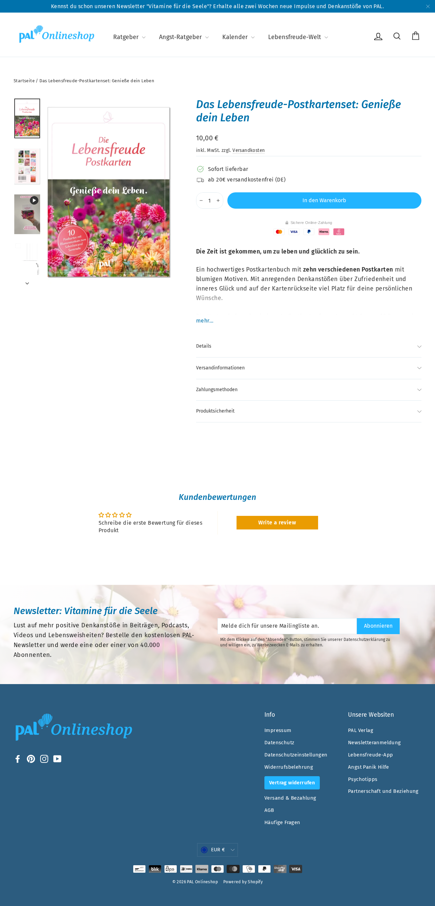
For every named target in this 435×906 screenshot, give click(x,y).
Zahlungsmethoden (217, 390)
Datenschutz (279, 742)
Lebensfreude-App (370, 755)
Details (203, 346)
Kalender (235, 37)
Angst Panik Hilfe (368, 767)
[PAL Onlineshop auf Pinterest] (31, 758)
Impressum (278, 730)
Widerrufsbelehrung (288, 767)
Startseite (24, 80)
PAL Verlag (360, 730)
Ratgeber (126, 37)
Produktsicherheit (215, 411)
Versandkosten (248, 150)
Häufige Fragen (282, 822)
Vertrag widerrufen (292, 783)
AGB (269, 810)
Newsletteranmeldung (374, 742)
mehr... (205, 320)
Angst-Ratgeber (181, 37)
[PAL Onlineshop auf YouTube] (57, 758)
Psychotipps (362, 779)
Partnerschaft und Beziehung (383, 791)
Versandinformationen (220, 368)
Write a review (277, 522)
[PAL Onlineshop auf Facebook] (18, 758)
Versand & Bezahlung (290, 798)
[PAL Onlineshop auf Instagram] (44, 758)
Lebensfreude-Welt (295, 37)
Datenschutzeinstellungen (296, 755)
